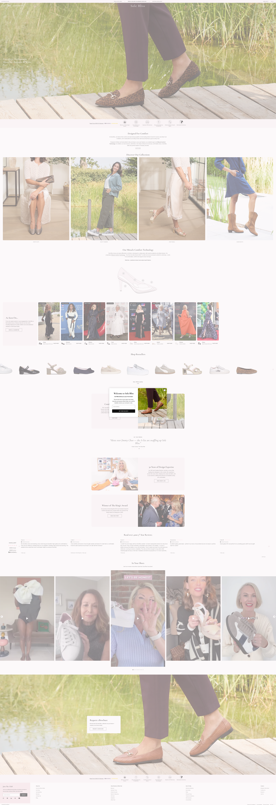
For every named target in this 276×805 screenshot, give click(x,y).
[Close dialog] (165, 390)
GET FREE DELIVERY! (123, 411)
